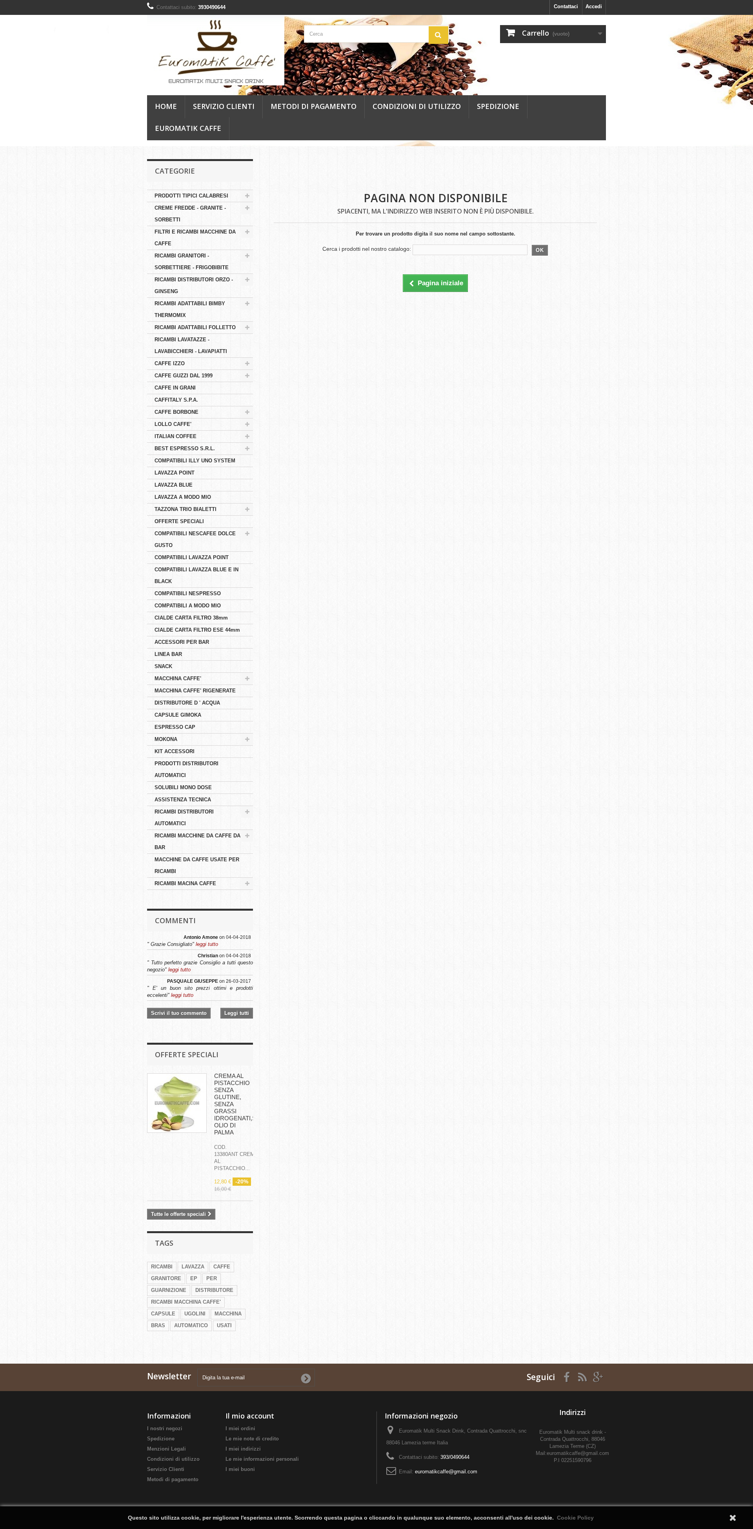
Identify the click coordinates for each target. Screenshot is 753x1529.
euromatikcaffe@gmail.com (446, 1472)
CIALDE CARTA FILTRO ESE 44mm (197, 630)
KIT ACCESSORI (175, 751)
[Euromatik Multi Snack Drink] (219, 50)
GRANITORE (166, 1278)
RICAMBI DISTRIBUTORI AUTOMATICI (184, 817)
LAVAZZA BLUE (174, 485)
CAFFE (221, 1267)
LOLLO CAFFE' (173, 424)
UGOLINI (195, 1314)
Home (166, 106)
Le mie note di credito (252, 1439)
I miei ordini (240, 1428)
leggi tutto (207, 944)
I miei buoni (240, 1469)
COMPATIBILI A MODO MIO (188, 606)
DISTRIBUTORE (214, 1290)
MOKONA (166, 739)
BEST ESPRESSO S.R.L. (185, 448)
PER (211, 1278)
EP (193, 1278)
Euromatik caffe (188, 128)
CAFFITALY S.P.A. (176, 400)
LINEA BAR (168, 654)
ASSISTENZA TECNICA (183, 800)
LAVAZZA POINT (175, 473)
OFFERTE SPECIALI (179, 521)
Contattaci (566, 6)
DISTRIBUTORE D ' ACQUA (187, 703)
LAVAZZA (193, 1267)
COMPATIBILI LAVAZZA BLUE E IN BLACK (196, 575)
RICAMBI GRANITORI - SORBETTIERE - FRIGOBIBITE (192, 261)
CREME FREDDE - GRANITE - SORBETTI (190, 214)
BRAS (158, 1325)
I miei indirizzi (243, 1449)
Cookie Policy (575, 1518)
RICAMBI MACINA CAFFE (185, 883)
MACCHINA (228, 1314)
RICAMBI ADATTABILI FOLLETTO (195, 327)
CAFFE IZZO (170, 363)
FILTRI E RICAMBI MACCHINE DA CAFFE (195, 237)
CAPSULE (163, 1314)
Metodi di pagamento (313, 106)
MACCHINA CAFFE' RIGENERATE (195, 691)
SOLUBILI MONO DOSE (183, 787)
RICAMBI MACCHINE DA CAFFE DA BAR (197, 841)
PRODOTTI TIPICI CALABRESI (191, 196)
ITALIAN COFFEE (175, 436)
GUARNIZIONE (168, 1290)
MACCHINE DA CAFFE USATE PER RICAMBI (197, 865)
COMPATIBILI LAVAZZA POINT (192, 557)
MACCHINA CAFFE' (178, 678)
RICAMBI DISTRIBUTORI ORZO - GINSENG (194, 285)
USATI (224, 1325)
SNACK (163, 666)
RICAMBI (162, 1267)
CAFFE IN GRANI (175, 388)
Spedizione (498, 106)
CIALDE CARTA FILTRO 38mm (191, 618)
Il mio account (250, 1415)
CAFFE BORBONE (176, 412)
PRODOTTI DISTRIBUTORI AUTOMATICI (186, 769)
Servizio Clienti (224, 106)
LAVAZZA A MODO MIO (183, 497)
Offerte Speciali (186, 1054)
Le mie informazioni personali (262, 1459)
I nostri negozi (164, 1428)
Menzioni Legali (166, 1449)
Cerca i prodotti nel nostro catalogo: (366, 249)
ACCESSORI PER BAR (182, 642)
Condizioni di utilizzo (417, 106)
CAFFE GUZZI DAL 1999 (184, 376)
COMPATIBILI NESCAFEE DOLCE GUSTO (195, 539)
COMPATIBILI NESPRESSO (188, 593)
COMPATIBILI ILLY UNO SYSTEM (195, 461)
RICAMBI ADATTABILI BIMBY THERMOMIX (190, 309)
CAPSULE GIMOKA (178, 715)
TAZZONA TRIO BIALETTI (185, 509)
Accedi (594, 6)
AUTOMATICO (191, 1325)
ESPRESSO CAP (175, 727)
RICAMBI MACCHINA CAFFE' (186, 1302)
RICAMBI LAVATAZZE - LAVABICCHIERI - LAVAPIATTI (191, 345)
